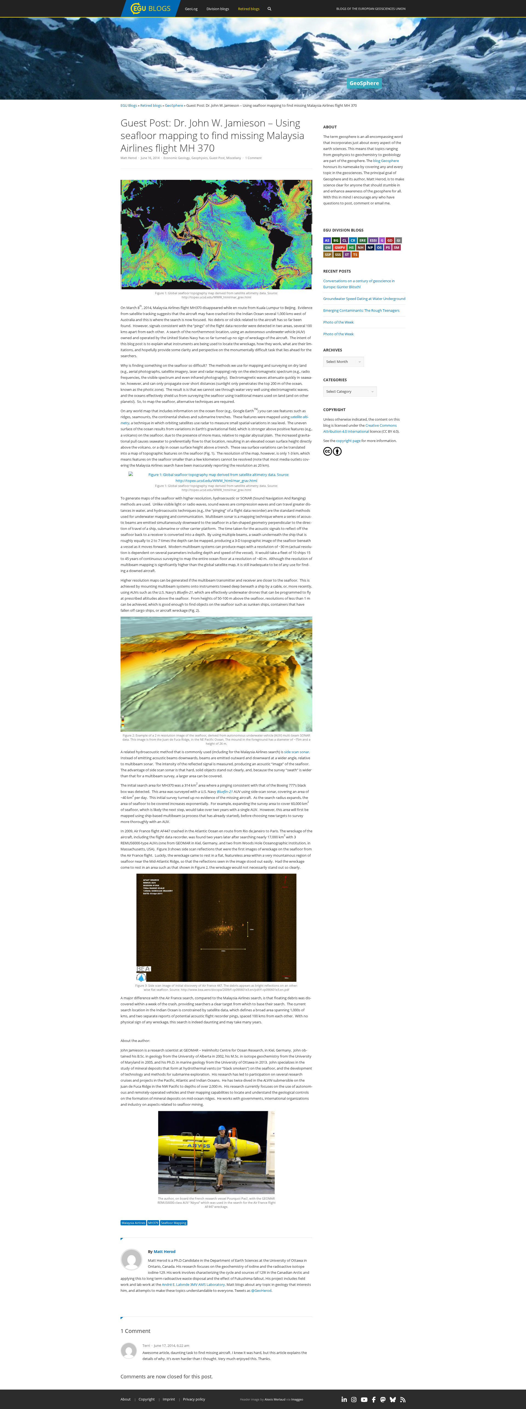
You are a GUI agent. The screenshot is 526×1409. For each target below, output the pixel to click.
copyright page (348, 440)
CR (353, 240)
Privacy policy (194, 1399)
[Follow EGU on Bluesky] (393, 1400)
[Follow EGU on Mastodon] (382, 1400)
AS (327, 240)
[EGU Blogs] (151, 15)
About (126, 1399)
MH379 (153, 1223)
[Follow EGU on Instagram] (353, 1400)
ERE (362, 240)
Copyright (147, 1399)
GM (328, 247)
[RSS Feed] (402, 1400)
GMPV (340, 247)
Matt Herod (129, 158)
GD (390, 240)
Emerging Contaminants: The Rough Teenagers (361, 310)
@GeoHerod (261, 1290)
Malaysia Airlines (133, 1223)
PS (388, 247)
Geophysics (199, 158)
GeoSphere (174, 105)
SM (396, 247)
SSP (328, 254)
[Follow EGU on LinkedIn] (344, 1400)
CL (344, 240)
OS (379, 247)
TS (355, 254)
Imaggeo (297, 1399)
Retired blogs (248, 8)
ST (347, 254)
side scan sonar (296, 751)
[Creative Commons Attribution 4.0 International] (327, 454)
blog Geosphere (386, 160)
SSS (338, 254)
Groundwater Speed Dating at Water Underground (364, 298)
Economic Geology (177, 158)
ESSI (373, 240)
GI (398, 240)
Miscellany (233, 158)
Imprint (169, 1399)
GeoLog (191, 8)
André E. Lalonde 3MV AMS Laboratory (193, 1284)
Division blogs (218, 8)
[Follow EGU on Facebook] (374, 1400)
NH (361, 247)
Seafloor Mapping (173, 1223)
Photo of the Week (338, 322)
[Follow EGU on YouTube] (364, 1400)
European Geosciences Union (381, 9)
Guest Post (217, 158)
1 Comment (253, 158)
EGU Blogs (129, 105)
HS (351, 247)
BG (335, 240)
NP (370, 247)
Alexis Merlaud (275, 1399)
